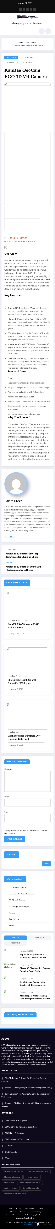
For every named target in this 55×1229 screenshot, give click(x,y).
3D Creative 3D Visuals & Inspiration (22, 894)
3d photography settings (12, 1177)
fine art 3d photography (31, 1188)
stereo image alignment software (15, 1193)
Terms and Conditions (13, 1215)
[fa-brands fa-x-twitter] (24, 9)
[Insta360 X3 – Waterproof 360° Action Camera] (27, 605)
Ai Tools (12, 913)
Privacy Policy (36, 1212)
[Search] (42, 31)
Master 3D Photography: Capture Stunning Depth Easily (35, 969)
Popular (39, 938)
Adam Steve (28, 57)
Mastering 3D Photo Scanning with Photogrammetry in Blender (24, 568)
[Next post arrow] (48, 568)
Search (11, 854)
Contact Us (24, 1212)
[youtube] (34, 9)
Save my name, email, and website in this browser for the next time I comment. (25, 831)
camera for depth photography (30, 1182)
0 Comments (27, 62)
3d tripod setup (9, 1182)
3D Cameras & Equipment (18, 887)
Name (6, 796)
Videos (11, 925)
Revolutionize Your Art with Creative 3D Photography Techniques (32, 984)
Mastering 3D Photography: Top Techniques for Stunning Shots (22, 555)
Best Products (11, 57)
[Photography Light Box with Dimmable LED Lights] (27, 660)
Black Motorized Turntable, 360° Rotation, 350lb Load (24, 737)
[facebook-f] (20, 9)
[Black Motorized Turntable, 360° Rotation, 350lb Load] (27, 716)
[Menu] (5, 31)
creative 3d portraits (10, 1188)
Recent (15, 938)
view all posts (9, 537)
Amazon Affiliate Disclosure (25, 1218)
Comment (15, 943)
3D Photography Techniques (19, 906)
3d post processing (32, 1177)
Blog (10, 1208)
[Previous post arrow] (48, 553)
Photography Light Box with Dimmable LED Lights (22, 681)
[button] (44, 1224)
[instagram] (31, 9)
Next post (9, 562)
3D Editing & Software (17, 900)
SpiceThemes (27, 1225)
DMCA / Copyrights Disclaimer (35, 1215)
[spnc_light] (48, 31)
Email (6, 812)
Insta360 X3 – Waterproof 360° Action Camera (23, 626)
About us (13, 1212)
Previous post (11, 549)
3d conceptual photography (13, 1171)
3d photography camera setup (38, 1171)
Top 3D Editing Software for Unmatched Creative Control (33, 956)
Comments (8, 769)
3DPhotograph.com (28, 1222)
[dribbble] (27, 9)
